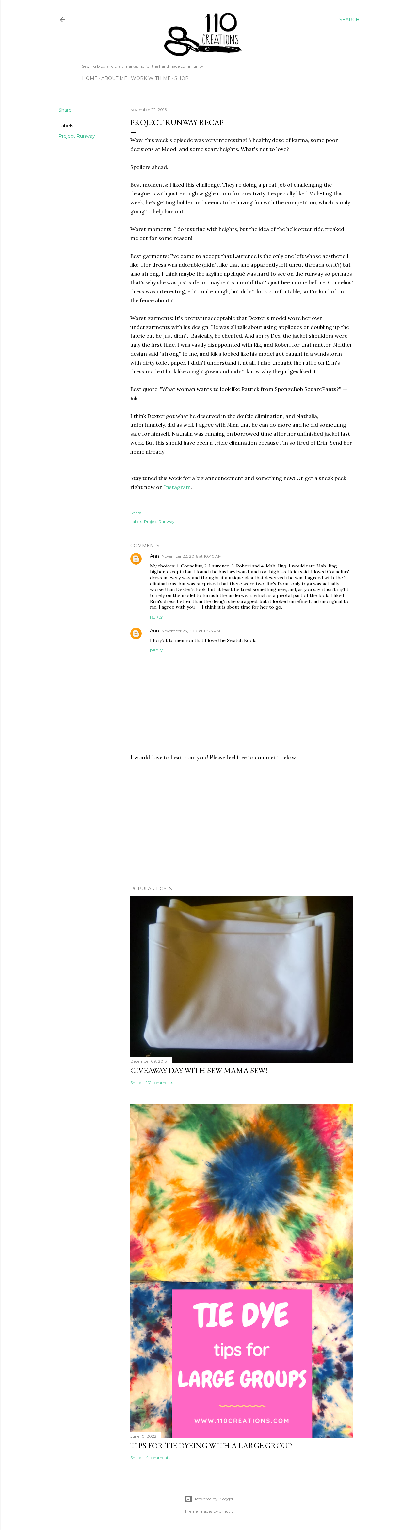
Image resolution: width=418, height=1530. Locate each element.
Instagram (177, 487)
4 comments (158, 1457)
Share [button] (65, 110)
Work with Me (151, 78)
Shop (181, 78)
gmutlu (226, 1511)
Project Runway (76, 136)
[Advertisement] (241, 823)
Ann (154, 556)
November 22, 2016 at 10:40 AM (192, 556)
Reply (156, 617)
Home (90, 78)
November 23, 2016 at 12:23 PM (191, 630)
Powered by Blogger (214, 1498)
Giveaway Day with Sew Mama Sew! (198, 1070)
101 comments (159, 1082)
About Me (114, 78)
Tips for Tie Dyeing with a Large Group (211, 1445)
